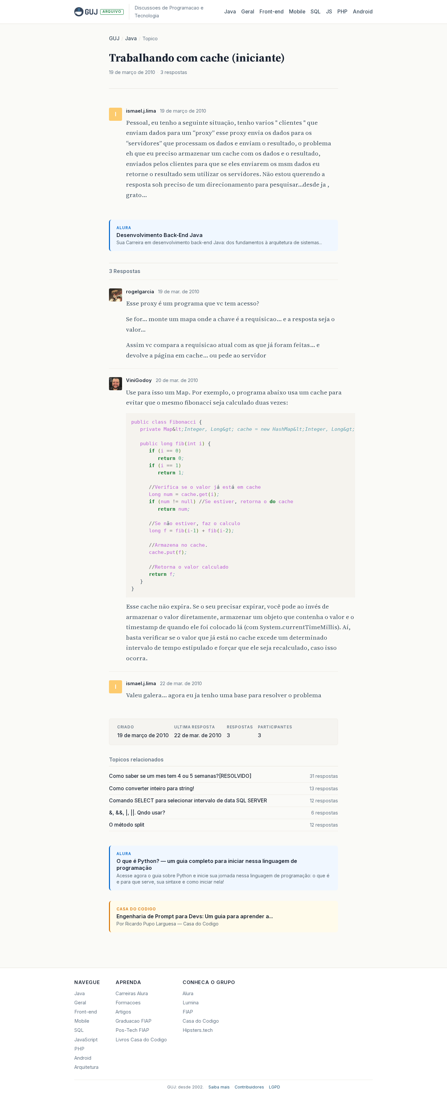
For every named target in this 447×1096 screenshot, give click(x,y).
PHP (342, 12)
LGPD (274, 1087)
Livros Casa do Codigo (141, 1040)
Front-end (85, 1012)
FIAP (188, 1012)
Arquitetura (86, 1067)
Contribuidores (249, 1087)
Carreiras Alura (132, 993)
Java (230, 12)
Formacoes (128, 1003)
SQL (316, 12)
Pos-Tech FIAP (132, 1030)
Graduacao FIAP (134, 1021)
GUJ (114, 38)
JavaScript (86, 1040)
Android (363, 12)
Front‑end (271, 12)
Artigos (123, 1012)
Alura (188, 993)
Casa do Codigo (201, 1021)
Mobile (297, 12)
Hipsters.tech (198, 1030)
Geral (247, 12)
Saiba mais (219, 1087)
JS (329, 12)
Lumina (191, 1003)
